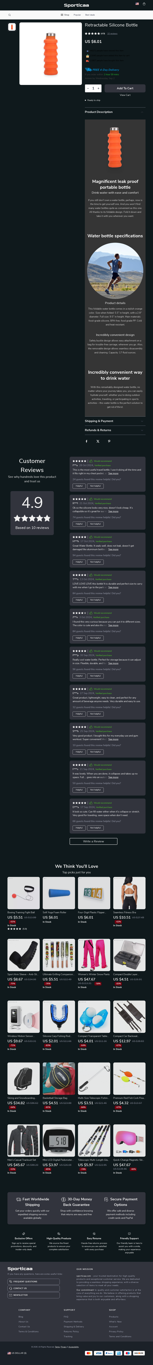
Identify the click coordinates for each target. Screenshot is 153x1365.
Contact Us (24, 1327)
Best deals (90, 15)
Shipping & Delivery (74, 1327)
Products (113, 1317)
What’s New (115, 1322)
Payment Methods (73, 1322)
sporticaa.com (83, 1276)
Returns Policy (71, 1332)
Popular (77, 15)
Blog (21, 1317)
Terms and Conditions (120, 1337)
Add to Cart (125, 88)
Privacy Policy (116, 1332)
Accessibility (74, 1347)
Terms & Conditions (29, 1332)
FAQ (66, 1317)
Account (113, 1327)
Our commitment (85, 1290)
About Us (23, 1322)
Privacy (63, 1347)
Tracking (68, 1337)
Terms (57, 1347)
